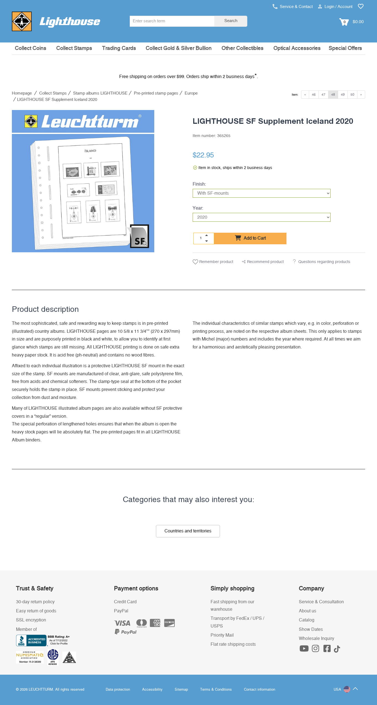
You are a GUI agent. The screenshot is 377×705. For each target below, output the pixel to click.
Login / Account (337, 7)
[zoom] (145, 244)
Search (230, 21)
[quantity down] (206, 240)
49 (343, 94)
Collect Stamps (74, 48)
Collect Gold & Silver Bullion (179, 48)
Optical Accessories (297, 48)
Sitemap (181, 689)
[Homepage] (56, 21)
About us (307, 611)
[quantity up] (206, 235)
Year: (198, 208)
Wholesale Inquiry (316, 638)
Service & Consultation (321, 602)
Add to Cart (254, 238)
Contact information (259, 689)
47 (323, 94)
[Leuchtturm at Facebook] (327, 650)
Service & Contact (296, 7)
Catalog (306, 620)
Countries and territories (187, 531)
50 (352, 94)
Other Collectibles (243, 48)
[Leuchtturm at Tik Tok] (337, 650)
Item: (295, 94)
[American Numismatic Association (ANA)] (31, 657)
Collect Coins (30, 48)
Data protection (118, 689)
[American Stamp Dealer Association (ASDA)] (69, 657)
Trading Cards (119, 48)
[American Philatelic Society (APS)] (54, 657)
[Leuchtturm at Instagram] (316, 650)
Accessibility (152, 689)
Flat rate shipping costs (233, 644)
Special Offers (345, 48)
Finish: (199, 184)
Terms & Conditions (216, 689)
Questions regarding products (324, 262)
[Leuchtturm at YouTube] (304, 650)
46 (314, 94)
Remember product (215, 262)
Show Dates (311, 629)
